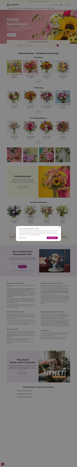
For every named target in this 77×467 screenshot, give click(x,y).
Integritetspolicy (37, 234)
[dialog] (38, 233)
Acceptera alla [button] (52, 237)
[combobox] (59, 227)
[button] (22, 237)
